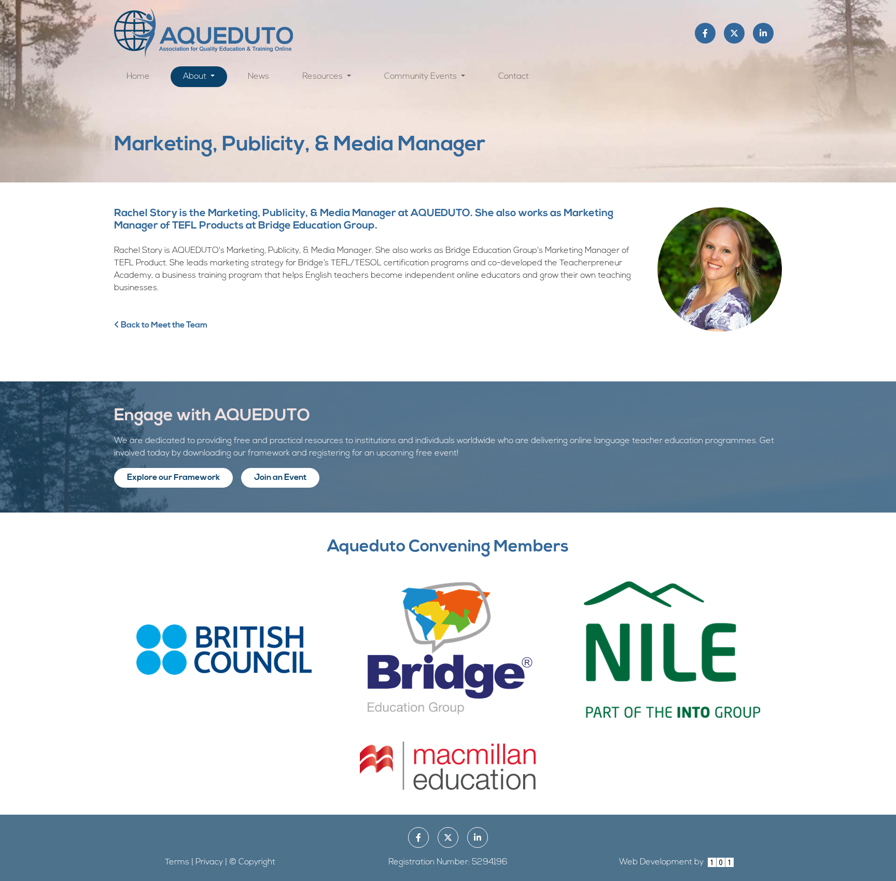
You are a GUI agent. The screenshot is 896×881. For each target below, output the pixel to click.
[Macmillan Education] (448, 766)
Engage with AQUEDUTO (212, 416)
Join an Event (280, 478)
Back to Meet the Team (163, 325)
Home (138, 77)
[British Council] (224, 649)
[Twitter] (734, 33)
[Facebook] (705, 33)
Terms (177, 862)
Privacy (209, 862)
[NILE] (672, 649)
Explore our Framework (173, 478)
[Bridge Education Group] (448, 649)
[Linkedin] (763, 33)
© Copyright (252, 862)
